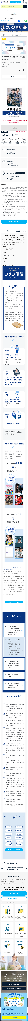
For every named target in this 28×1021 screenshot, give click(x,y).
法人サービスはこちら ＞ (7, 902)
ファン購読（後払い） (15, 178)
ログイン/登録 (15, 2)
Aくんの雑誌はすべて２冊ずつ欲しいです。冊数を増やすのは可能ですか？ (13, 664)
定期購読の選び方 (19, 173)
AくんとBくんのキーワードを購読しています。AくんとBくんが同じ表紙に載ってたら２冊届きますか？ (14, 630)
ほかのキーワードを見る (14, 602)
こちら (15, 217)
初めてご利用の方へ (14, 898)
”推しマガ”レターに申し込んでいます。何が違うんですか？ (14, 685)
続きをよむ (15, 76)
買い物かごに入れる (14, 221)
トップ (2, 10)
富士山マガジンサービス (6, 20)
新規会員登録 (14, 893)
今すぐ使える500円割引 (21, 131)
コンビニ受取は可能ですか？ (13, 675)
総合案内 (19, 432)
